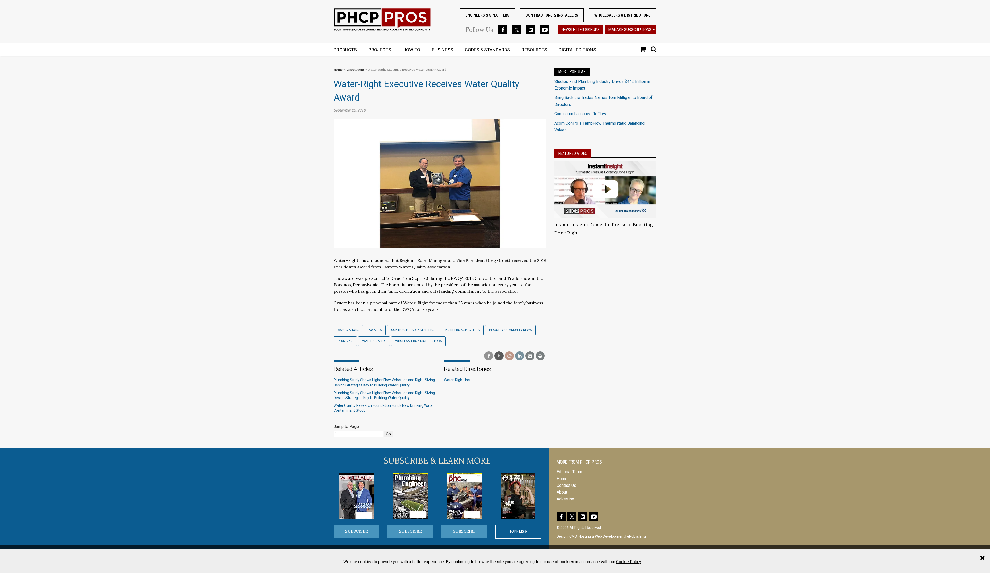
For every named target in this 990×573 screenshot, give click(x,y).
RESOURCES (534, 49)
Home (338, 69)
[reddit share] (509, 356)
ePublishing (636, 536)
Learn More (518, 532)
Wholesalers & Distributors (622, 15)
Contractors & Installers (551, 15)
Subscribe (356, 531)
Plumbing (345, 341)
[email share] (529, 356)
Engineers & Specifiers (487, 15)
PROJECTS (379, 49)
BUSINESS (442, 49)
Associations (355, 69)
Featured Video (572, 153)
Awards (375, 330)
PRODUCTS (345, 49)
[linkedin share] (519, 356)
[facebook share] (488, 356)
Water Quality (374, 341)
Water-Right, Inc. (457, 380)
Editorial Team (569, 471)
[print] (540, 356)
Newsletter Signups (581, 30)
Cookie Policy (628, 561)
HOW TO (411, 49)
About (562, 492)
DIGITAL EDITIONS (577, 49)
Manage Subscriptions (629, 30)
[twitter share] (499, 356)
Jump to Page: (347, 426)
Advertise (565, 499)
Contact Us (566, 485)
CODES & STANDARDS (487, 49)
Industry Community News (510, 330)
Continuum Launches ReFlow (580, 113)
